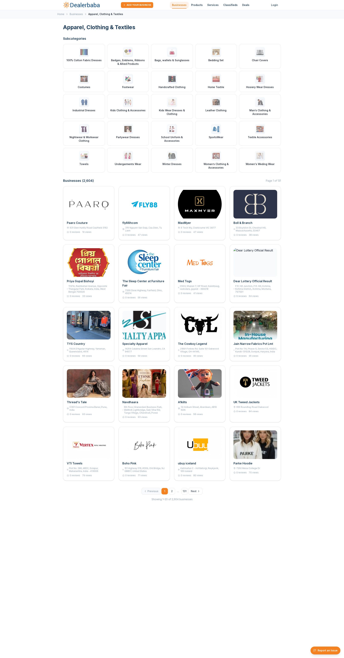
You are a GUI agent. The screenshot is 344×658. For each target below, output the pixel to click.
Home (60, 14)
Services (213, 4)
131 (185, 491)
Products (197, 4)
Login (274, 4)
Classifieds (230, 4)
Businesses (179, 4)
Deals (245, 4)
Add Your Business (139, 5)
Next (194, 491)
